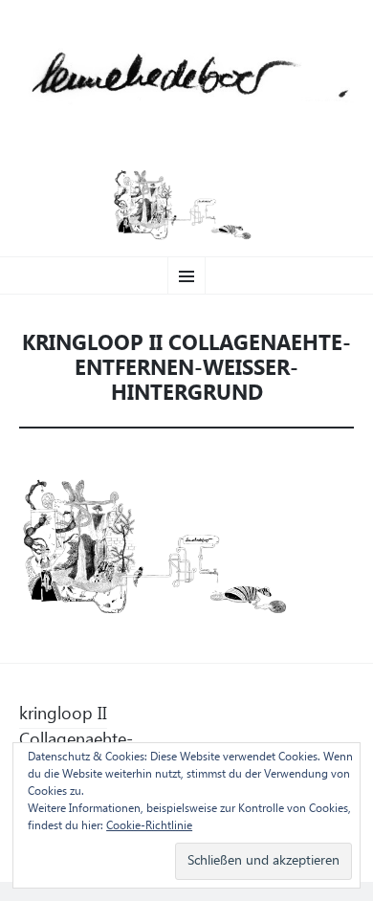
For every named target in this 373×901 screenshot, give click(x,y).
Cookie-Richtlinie (149, 826)
